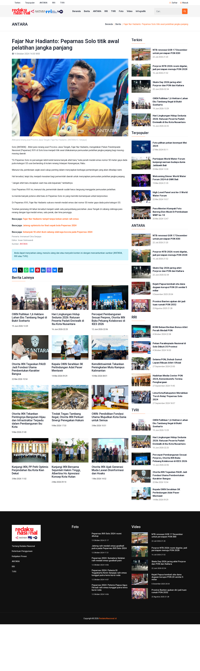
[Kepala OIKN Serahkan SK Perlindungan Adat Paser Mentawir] (70, 347)
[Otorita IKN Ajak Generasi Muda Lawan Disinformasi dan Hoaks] (110, 450)
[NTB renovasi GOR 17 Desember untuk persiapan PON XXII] (141, 54)
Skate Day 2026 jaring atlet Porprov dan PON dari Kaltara (168, 84)
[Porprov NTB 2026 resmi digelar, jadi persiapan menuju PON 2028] (141, 70)
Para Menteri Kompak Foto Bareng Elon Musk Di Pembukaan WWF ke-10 (170, 211)
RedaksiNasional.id (108, 619)
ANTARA (43, 2)
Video (130, 11)
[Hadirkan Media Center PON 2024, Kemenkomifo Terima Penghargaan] (141, 379)
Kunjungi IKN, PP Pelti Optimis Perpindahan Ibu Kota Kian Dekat (30, 470)
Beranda (76, 11)
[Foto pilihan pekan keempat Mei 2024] (141, 147)
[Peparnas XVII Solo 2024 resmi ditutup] (80, 537)
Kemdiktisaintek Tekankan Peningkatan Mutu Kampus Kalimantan (108, 367)
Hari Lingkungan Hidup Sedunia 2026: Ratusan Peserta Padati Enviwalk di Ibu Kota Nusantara (68, 319)
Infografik (141, 11)
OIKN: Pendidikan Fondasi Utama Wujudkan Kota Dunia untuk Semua (109, 417)
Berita (87, 11)
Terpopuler (30, 2)
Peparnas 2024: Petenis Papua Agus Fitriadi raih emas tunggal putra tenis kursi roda (109, 591)
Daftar (174, 2)
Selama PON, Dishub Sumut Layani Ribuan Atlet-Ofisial (167, 361)
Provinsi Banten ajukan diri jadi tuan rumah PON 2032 (169, 303)
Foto (121, 11)
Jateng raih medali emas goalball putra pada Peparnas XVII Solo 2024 (109, 549)
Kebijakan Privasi (19, 556)
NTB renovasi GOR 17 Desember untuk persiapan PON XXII (170, 51)
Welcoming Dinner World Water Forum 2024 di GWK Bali (169, 178)
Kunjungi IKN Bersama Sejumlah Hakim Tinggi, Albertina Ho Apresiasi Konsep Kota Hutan (66, 471)
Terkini (17, 2)
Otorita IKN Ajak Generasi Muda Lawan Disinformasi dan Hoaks (108, 470)
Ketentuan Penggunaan (22, 551)
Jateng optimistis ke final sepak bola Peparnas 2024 (49, 225)
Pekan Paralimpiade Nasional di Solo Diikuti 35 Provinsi (169, 345)
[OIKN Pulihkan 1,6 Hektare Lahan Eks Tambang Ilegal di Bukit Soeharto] (30, 297)
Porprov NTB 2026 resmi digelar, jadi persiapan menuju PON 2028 (170, 68)
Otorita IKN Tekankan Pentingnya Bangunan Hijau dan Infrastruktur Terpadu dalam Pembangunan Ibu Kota (28, 420)
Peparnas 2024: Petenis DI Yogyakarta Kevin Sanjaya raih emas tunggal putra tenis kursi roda (109, 577)
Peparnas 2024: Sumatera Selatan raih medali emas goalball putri (108, 562)
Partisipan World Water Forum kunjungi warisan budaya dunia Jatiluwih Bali (169, 162)
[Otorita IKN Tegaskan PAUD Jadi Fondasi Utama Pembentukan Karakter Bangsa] (30, 347)
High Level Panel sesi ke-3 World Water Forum (170, 194)
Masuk (185, 2)
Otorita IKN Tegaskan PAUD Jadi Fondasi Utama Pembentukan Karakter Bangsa (29, 368)
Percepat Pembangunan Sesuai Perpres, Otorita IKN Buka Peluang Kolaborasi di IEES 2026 (108, 319)
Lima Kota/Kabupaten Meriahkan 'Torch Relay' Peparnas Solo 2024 (170, 396)
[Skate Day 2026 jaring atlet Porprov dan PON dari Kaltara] (141, 86)
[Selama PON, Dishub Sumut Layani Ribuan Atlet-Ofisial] (141, 363)
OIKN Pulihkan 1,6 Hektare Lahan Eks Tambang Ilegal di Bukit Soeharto (29, 317)
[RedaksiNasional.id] (26, 534)
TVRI (62, 2)
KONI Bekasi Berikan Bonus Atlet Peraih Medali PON (170, 329)
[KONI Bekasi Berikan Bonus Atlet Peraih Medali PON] (141, 331)
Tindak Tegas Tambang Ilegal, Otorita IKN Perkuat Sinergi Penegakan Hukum (68, 417)
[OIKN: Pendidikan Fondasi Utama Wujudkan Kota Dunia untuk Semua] (110, 397)
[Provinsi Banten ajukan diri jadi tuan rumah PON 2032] (141, 305)
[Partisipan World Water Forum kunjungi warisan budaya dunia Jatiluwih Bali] (141, 163)
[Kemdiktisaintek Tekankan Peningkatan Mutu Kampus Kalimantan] (110, 347)
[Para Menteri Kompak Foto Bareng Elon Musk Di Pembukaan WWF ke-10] (141, 212)
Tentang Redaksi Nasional (23, 546)
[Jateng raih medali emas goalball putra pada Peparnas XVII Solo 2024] (80, 551)
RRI (53, 2)
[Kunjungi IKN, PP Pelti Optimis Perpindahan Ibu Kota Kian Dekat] (30, 450)
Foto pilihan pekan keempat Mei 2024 (170, 144)
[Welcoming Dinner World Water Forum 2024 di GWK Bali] (141, 180)
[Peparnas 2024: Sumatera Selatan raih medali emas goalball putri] (80, 565)
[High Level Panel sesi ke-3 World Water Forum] (141, 196)
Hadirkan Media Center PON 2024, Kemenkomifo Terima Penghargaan (168, 379)
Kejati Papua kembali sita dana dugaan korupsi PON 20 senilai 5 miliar (170, 287)
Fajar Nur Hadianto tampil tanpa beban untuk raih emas (51, 219)
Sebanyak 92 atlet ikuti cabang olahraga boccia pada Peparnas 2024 (57, 232)
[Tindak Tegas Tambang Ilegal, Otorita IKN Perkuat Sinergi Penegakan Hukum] (70, 397)
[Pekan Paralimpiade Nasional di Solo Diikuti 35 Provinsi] (141, 347)
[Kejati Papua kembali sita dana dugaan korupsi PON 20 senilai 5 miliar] (141, 288)
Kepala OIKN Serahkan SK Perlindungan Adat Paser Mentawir (67, 367)
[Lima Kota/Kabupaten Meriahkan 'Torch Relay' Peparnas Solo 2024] (141, 397)
